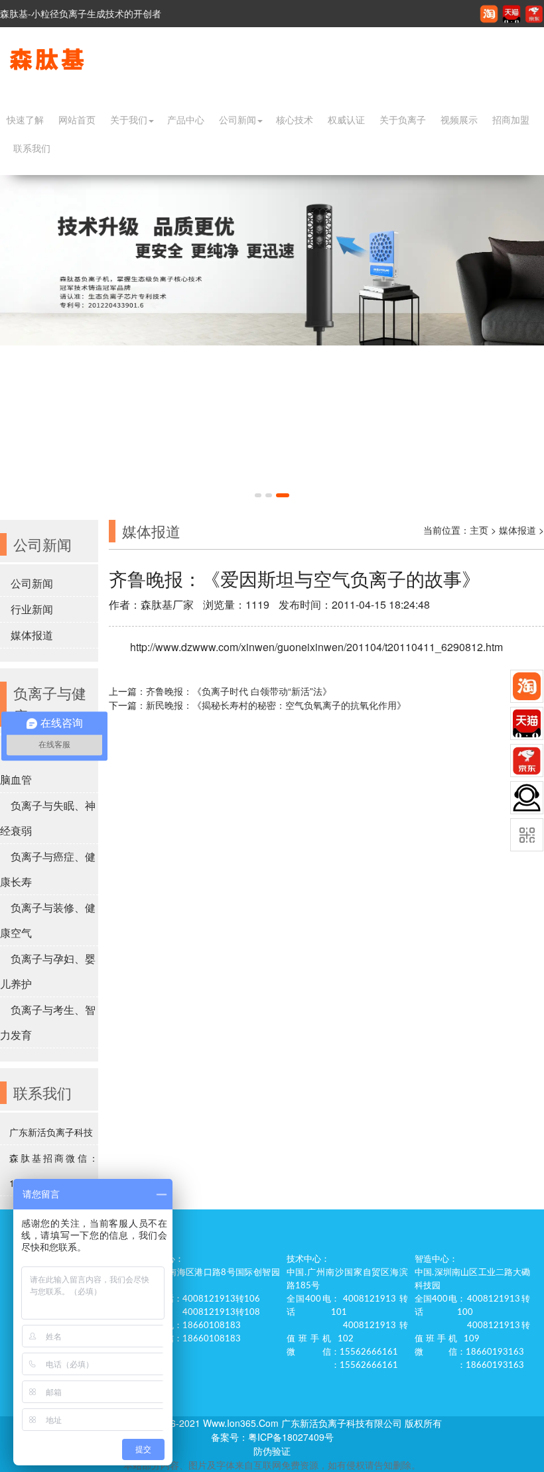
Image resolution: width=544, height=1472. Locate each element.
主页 (479, 529)
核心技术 (294, 120)
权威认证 (346, 120)
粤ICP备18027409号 (291, 1436)
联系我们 (31, 148)
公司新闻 (237, 120)
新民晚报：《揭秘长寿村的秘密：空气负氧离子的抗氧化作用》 (276, 704)
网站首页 (77, 120)
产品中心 (185, 120)
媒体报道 (32, 635)
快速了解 (25, 120)
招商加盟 (510, 120)
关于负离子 (402, 120)
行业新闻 (32, 609)
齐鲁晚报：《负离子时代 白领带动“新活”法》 (239, 691)
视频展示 (459, 120)
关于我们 (128, 120)
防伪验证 (272, 1450)
